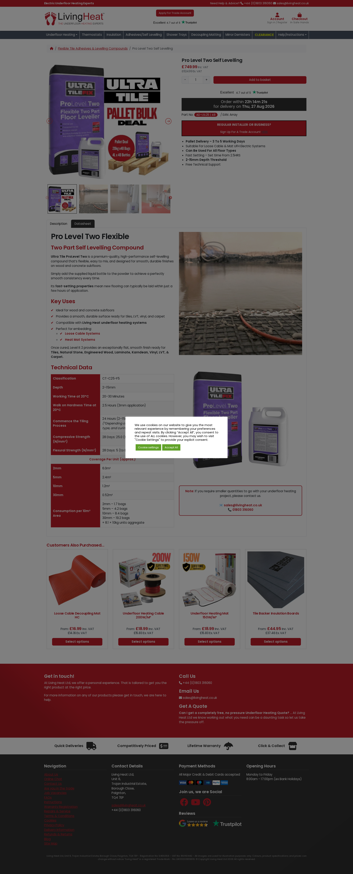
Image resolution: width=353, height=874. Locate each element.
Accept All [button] (171, 447)
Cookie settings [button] (148, 447)
